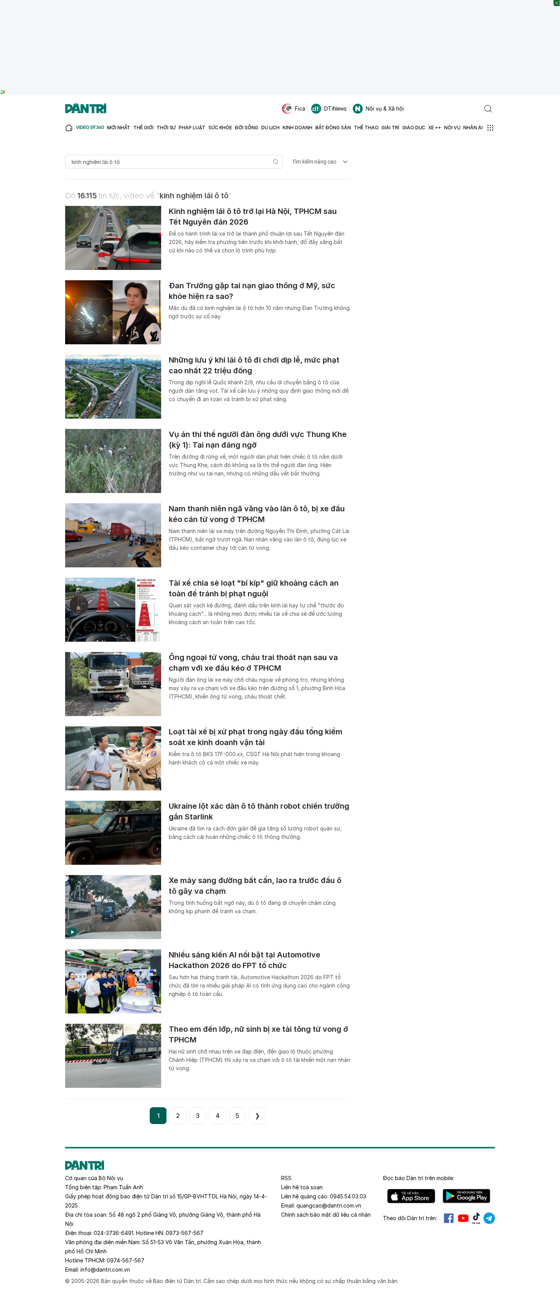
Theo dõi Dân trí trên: (410, 1218)
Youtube (463, 1218)
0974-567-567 (125, 1260)
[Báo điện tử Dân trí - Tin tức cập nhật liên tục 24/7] (85, 108)
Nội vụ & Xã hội (385, 108)
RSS (286, 1178)
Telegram (489, 1218)
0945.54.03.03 (348, 1196)
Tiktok (476, 1218)
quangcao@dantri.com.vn (328, 1205)
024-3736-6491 (113, 1233)
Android (466, 1196)
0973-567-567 (184, 1233)
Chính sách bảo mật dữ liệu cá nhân (326, 1214)
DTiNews (335, 108)
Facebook (448, 1218)
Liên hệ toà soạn (302, 1187)
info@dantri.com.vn (105, 1269)
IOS (411, 1196)
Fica (300, 108)
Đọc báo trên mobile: (418, 1178)
